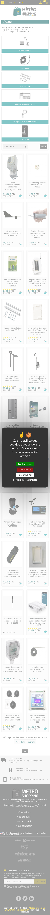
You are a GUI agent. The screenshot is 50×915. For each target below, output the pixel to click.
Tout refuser (25, 469)
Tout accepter (25, 464)
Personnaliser (25, 474)
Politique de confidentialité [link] (25, 479)
